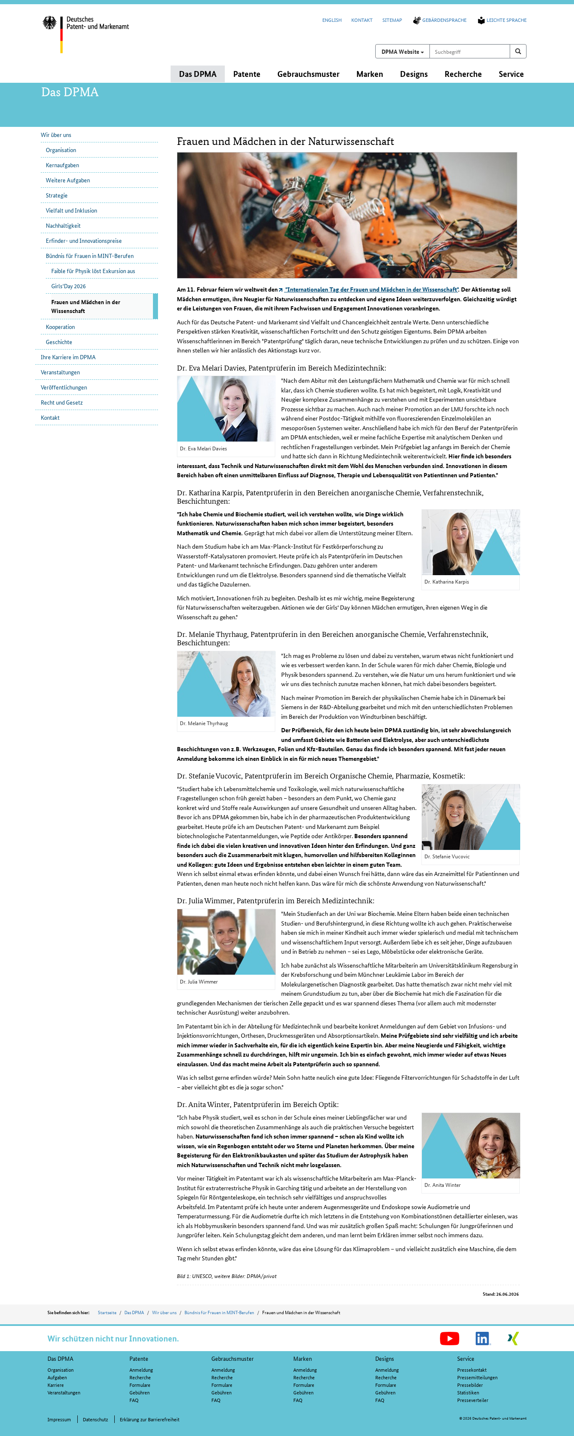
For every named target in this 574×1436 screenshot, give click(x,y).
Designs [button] (414, 73)
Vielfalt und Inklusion (71, 210)
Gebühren (139, 1392)
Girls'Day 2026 (68, 285)
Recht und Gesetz (62, 402)
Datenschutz (95, 1419)
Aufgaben (57, 1377)
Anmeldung (141, 1369)
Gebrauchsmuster (232, 1358)
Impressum (59, 1419)
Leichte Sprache (507, 20)
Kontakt (362, 20)
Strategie (57, 195)
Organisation (61, 149)
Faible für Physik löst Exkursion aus (93, 270)
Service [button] (511, 73)
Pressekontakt (472, 1369)
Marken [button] (369, 73)
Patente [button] (247, 73)
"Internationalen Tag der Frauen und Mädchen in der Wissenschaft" (371, 289)
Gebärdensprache (444, 20)
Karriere (55, 1385)
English (332, 20)
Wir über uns (56, 134)
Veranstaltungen (60, 372)
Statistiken (468, 1392)
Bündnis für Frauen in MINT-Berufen (90, 255)
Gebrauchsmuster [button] (308, 73)
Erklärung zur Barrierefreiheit (149, 1419)
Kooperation (60, 326)
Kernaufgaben (62, 164)
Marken (302, 1358)
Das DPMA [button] (197, 73)
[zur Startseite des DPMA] (97, 40)
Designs (384, 1358)
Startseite (107, 1312)
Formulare (139, 1385)
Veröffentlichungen (64, 387)
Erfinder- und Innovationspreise (84, 240)
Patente (138, 1358)
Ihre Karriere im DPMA (68, 356)
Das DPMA (134, 1312)
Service (465, 1358)
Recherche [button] (463, 73)
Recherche (140, 1377)
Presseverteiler (472, 1400)
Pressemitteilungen (477, 1377)
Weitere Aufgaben (68, 180)
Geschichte (59, 341)
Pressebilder (470, 1385)
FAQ (134, 1400)
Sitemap (392, 20)
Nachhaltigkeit (63, 225)
